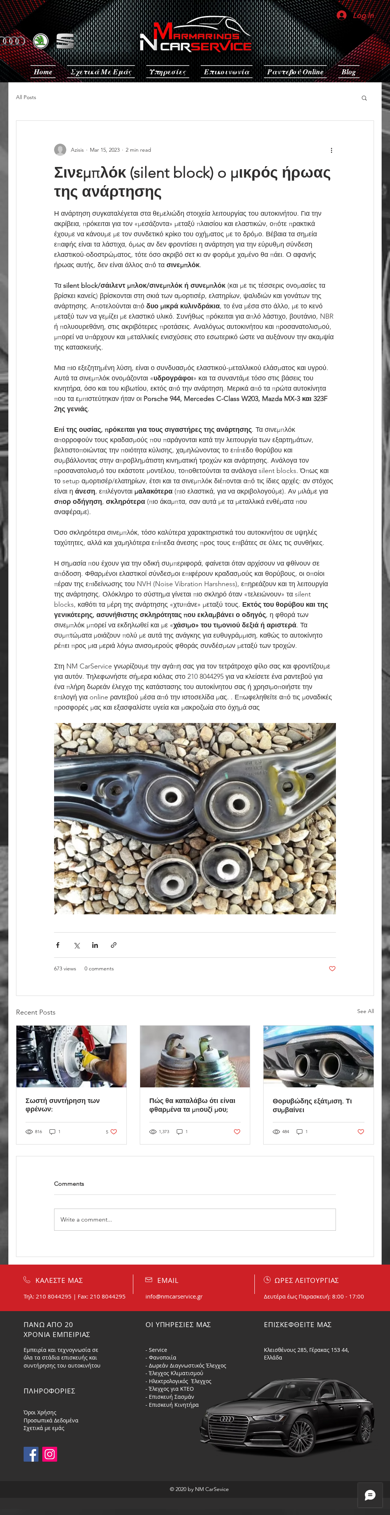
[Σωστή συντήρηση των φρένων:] (71, 1056)
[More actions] (331, 149)
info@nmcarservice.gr (174, 1296)
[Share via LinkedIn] (95, 945)
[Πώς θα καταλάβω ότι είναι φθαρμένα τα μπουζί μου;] (195, 1056)
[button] (364, 98)
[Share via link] (113, 945)
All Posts (26, 97)
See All (365, 1011)
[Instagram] (49, 1454)
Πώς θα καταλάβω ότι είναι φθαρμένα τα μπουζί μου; (192, 1105)
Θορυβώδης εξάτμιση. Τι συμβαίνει (312, 1105)
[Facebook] (31, 1454)
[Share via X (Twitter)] (76, 945)
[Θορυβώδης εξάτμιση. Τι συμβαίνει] (319, 1056)
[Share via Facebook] (57, 945)
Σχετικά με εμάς (44, 1428)
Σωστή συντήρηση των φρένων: (63, 1105)
